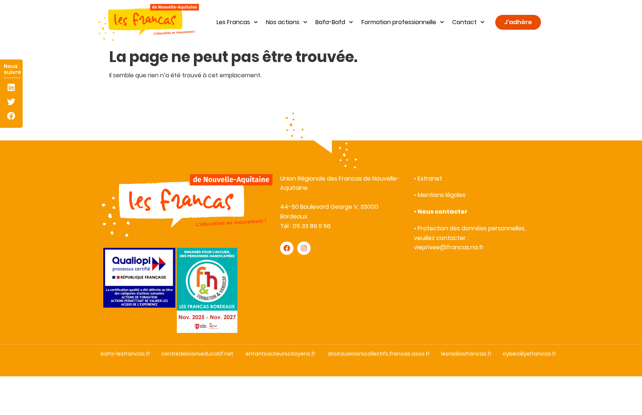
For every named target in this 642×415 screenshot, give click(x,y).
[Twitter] (11, 101)
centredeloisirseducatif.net (197, 353)
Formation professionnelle (398, 22)
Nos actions (282, 22)
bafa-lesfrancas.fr (125, 353)
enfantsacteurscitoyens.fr (280, 353)
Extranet (430, 178)
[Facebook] (11, 115)
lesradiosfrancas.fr (466, 353)
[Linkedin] (11, 87)
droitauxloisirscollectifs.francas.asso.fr (379, 353)
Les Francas (233, 22)
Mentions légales (442, 195)
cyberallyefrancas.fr (529, 353)
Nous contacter (443, 211)
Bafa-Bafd (330, 22)
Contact (464, 22)
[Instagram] (304, 248)
